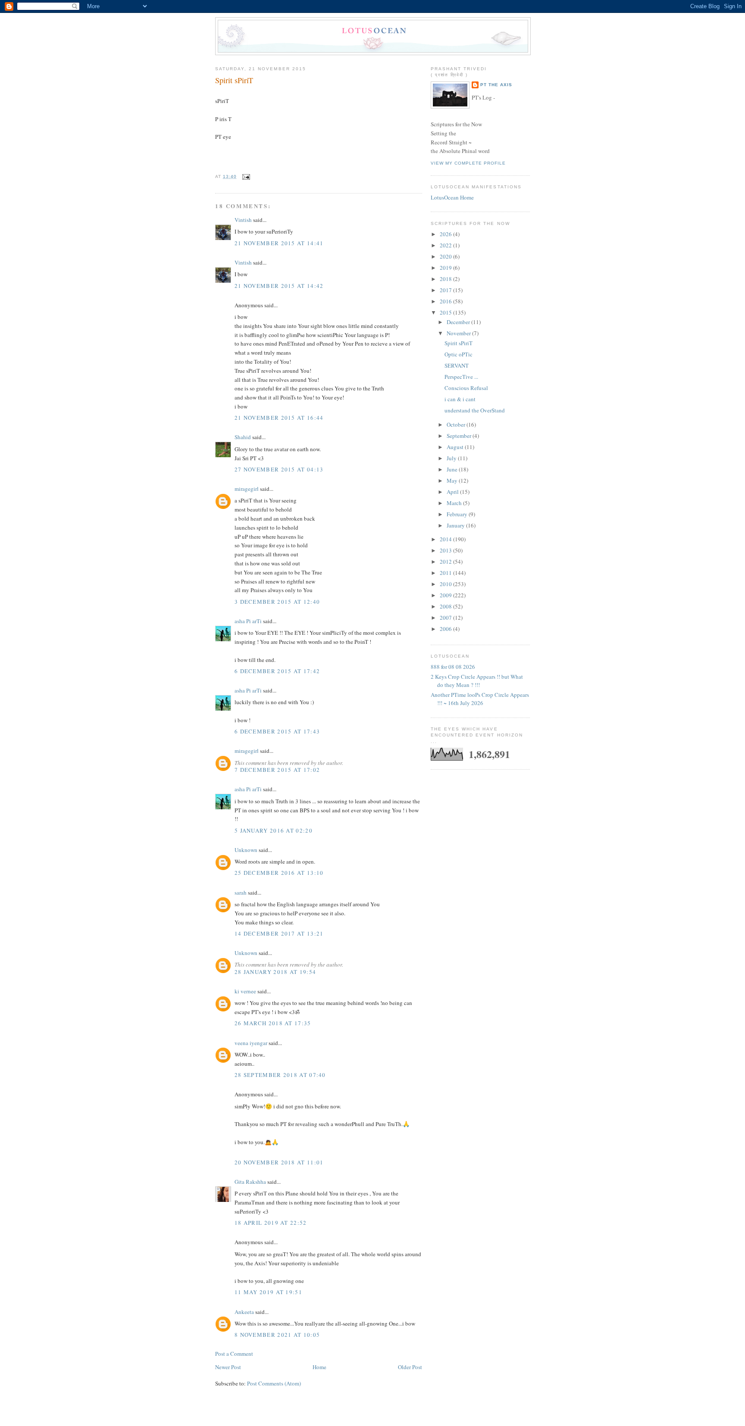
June (453, 469)
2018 (446, 279)
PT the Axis (496, 84)
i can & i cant (460, 399)
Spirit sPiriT (234, 80)
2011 (446, 573)
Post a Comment (234, 1353)
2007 (446, 617)
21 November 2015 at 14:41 (279, 243)
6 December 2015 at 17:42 (277, 671)
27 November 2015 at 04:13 (279, 469)
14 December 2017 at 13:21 (279, 933)
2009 (446, 595)
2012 (446, 561)
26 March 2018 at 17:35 (273, 1023)
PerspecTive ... (461, 377)
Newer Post (228, 1367)
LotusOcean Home (452, 197)
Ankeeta (244, 1312)
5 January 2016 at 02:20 (274, 830)
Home (319, 1367)
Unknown (246, 850)
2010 (446, 584)
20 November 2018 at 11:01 (279, 1162)
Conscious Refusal (466, 388)
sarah (241, 892)
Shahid (243, 437)
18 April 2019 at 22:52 (271, 1222)
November (459, 333)
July (452, 458)
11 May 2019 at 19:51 (268, 1292)
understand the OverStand (474, 410)
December (459, 322)
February (458, 514)
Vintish (243, 220)
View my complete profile (468, 163)
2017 (446, 290)
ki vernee (245, 991)
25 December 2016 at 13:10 (279, 873)
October (456, 424)
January (456, 525)
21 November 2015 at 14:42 (279, 286)
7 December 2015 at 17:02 (277, 770)
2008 (446, 606)
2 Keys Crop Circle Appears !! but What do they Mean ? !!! (477, 681)
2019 (446, 267)
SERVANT (456, 365)
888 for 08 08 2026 (453, 667)
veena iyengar (251, 1043)
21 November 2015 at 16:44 (279, 417)
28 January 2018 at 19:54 (275, 972)
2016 (446, 301)
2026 (446, 234)
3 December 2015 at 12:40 (277, 601)
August (456, 447)
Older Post (410, 1367)
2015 (446, 312)
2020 (446, 256)
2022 (446, 245)
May (453, 480)
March (455, 503)
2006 (446, 629)
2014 (446, 539)
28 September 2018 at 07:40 (280, 1075)
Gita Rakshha (251, 1182)
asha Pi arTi (248, 621)
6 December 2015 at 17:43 (277, 731)
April (453, 492)
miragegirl (247, 489)
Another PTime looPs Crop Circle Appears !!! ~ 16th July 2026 (480, 699)
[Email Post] (245, 176)
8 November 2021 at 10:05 (277, 1335)
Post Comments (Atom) (274, 1383)
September (460, 436)
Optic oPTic (458, 354)
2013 (446, 550)
